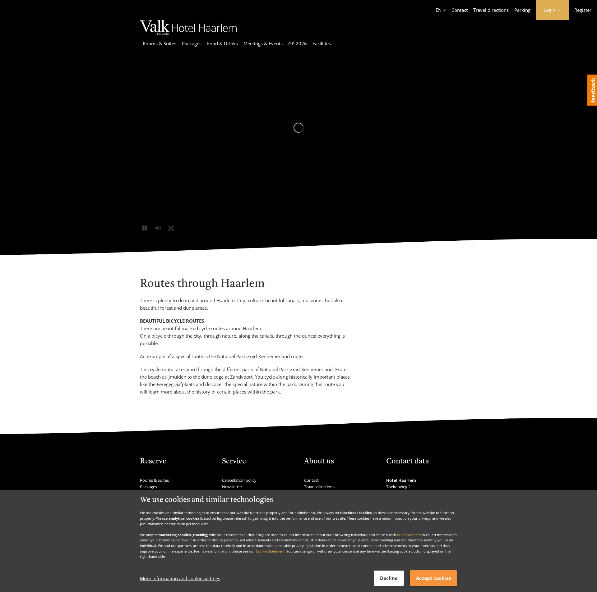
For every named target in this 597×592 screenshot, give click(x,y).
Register (582, 10)
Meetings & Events (263, 43)
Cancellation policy (239, 480)
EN (439, 10)
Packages (191, 43)
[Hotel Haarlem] (188, 33)
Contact (459, 10)
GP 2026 (297, 43)
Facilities (321, 43)
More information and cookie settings (180, 579)
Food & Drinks (222, 43)
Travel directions (491, 10)
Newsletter (232, 487)
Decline (389, 578)
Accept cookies (433, 578)
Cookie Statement (270, 551)
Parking (522, 10)
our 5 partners (409, 534)
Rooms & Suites (159, 43)
